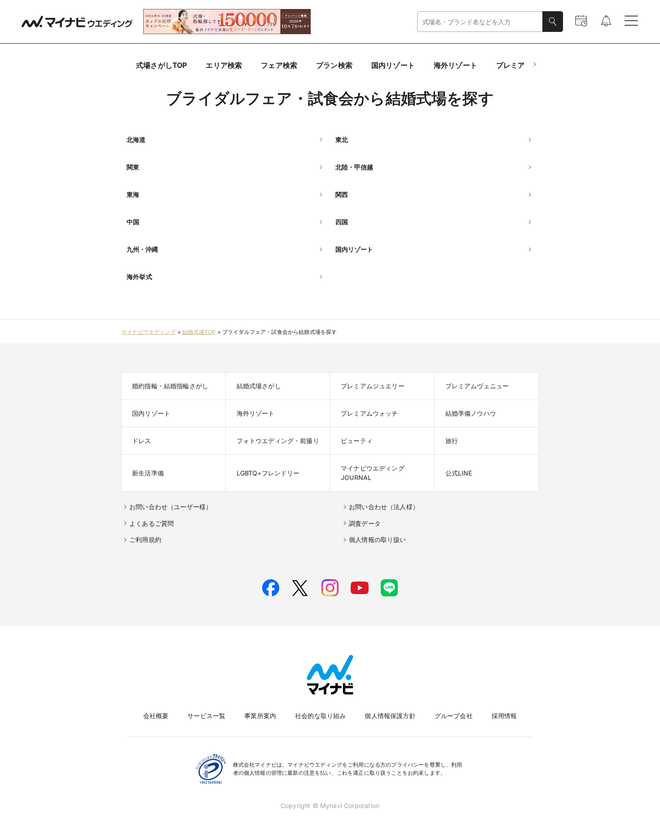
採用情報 (504, 715)
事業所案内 (260, 715)
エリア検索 (224, 65)
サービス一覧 (206, 715)
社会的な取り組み (320, 715)
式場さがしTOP (161, 65)
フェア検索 (279, 65)
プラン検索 (334, 65)
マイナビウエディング (148, 331)
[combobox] (479, 22)
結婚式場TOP (199, 331)
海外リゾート (455, 65)
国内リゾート (393, 65)
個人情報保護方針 (390, 715)
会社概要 (156, 715)
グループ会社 (454, 715)
